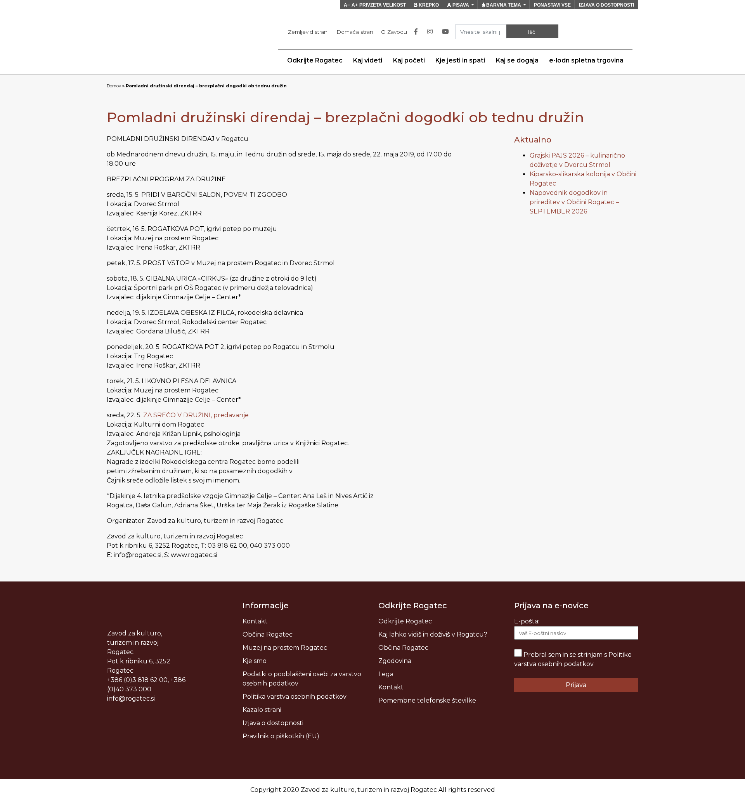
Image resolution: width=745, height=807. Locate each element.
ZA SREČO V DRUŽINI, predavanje (196, 415)
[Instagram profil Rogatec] (431, 32)
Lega (385, 674)
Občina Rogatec (268, 634)
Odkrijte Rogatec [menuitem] (315, 60)
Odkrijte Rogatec (405, 621)
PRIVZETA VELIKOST (382, 5)
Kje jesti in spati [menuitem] (460, 60)
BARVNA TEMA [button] (503, 5)
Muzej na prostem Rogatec (285, 647)
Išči (532, 32)
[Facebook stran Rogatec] (417, 32)
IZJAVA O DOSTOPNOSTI (606, 5)
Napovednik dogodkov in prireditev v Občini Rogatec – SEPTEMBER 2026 (574, 202)
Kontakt (255, 621)
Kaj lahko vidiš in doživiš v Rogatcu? (432, 634)
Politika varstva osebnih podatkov (295, 696)
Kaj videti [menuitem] (367, 60)
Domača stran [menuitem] (354, 32)
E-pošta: (526, 621)
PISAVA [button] (460, 5)
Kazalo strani (262, 709)
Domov (114, 86)
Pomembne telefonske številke (427, 700)
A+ (355, 5)
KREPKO (428, 5)
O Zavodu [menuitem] (394, 32)
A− (347, 5)
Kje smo (255, 661)
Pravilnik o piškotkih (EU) (281, 736)
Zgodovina (394, 661)
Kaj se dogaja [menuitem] (517, 60)
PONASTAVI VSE (552, 5)
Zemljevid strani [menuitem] (308, 32)
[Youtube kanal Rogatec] (447, 32)
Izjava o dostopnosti (273, 723)
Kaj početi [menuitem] (409, 60)
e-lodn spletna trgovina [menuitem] (586, 60)
